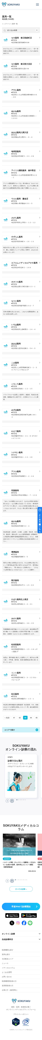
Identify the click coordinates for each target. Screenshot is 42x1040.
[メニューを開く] (37, 4)
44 (31, 717)
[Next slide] (12, 801)
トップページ (6, 24)
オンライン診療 (8, 933)
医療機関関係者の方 (9, 981)
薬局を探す (6, 954)
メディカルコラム (8, 967)
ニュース (5, 963)
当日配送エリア (7, 959)
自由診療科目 (7, 939)
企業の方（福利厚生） (10, 990)
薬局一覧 (15, 24)
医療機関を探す (7, 950)
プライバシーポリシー (21, 1014)
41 (14, 717)
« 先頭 (7, 717)
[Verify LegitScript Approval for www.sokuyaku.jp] (16, 1022)
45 (36, 717)
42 (20, 717)
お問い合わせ (7, 976)
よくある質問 (7, 972)
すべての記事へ (21, 889)
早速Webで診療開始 (21, 906)
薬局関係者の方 (7, 985)
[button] (12, 881)
